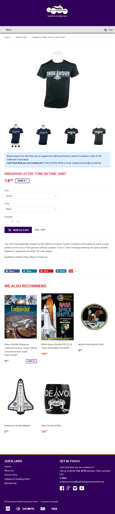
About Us (9, 470)
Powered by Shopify (49, 501)
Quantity (8, 217)
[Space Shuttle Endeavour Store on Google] (68, 489)
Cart (110, 30)
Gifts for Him (21, 37)
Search (7, 466)
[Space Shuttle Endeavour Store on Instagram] (75, 489)
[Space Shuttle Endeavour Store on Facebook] (62, 489)
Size (6, 190)
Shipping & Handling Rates (17, 479)
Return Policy (10, 474)
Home (7, 37)
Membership (10, 483)
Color (6, 203)
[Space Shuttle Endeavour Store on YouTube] (82, 489)
